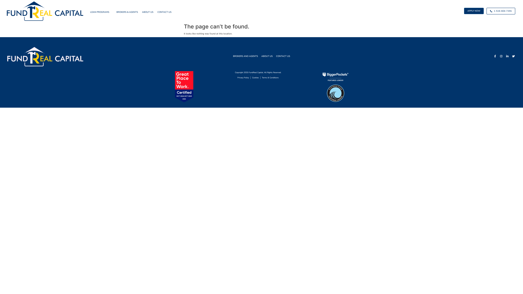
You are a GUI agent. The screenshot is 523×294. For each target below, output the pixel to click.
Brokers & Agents (127, 12)
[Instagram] (501, 56)
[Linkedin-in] (507, 56)
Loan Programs (99, 12)
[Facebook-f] (495, 56)
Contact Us (164, 12)
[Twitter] (513, 56)
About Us (147, 12)
